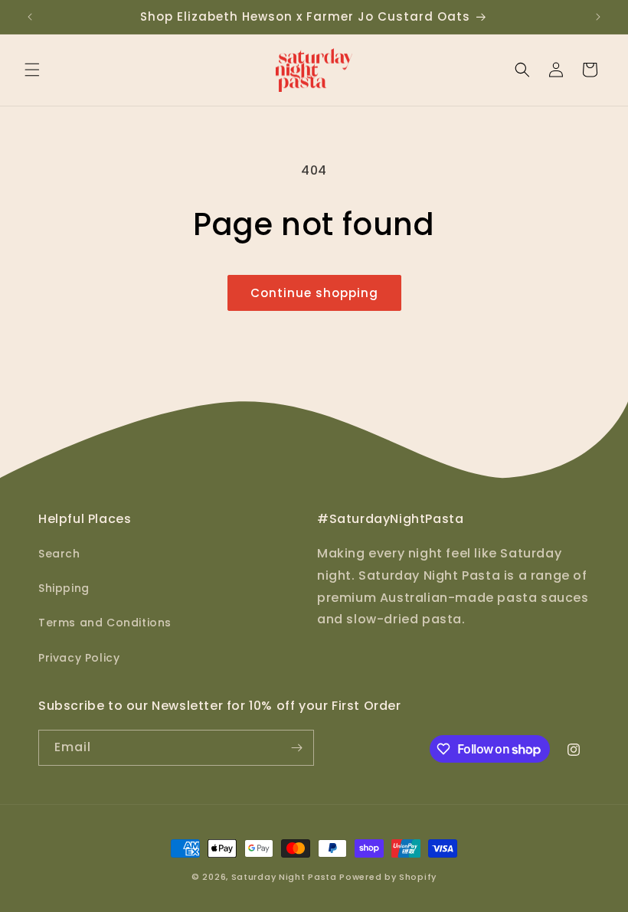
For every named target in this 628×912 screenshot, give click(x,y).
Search (59, 553)
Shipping (64, 588)
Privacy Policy (78, 657)
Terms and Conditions (105, 622)
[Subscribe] (296, 748)
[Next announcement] (598, 17)
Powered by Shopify (388, 877)
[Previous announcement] (30, 17)
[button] (32, 70)
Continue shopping (314, 293)
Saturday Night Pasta (284, 877)
